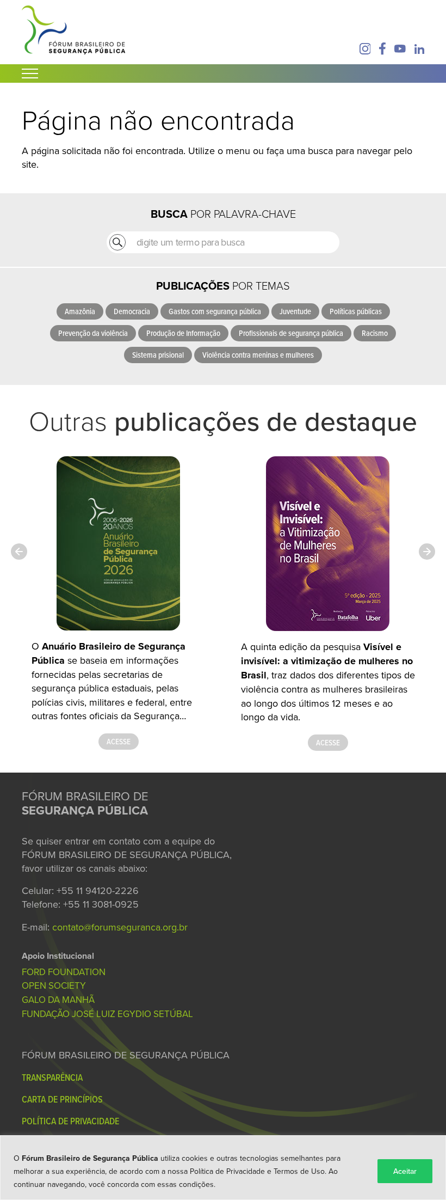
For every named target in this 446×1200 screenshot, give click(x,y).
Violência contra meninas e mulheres (258, 354)
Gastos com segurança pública (215, 311)
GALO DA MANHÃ (58, 999)
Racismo (375, 333)
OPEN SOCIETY (54, 985)
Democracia (132, 311)
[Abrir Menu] (30, 73)
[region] (223, 1167)
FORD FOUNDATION (64, 971)
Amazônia (80, 311)
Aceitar (405, 1171)
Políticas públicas (356, 311)
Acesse (119, 741)
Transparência (52, 1077)
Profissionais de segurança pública (291, 333)
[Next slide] (427, 551)
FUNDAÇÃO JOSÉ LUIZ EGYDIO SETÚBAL (107, 1013)
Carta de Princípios (62, 1099)
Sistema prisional (158, 354)
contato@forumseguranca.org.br (120, 927)
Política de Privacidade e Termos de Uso (257, 1171)
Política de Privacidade (70, 1121)
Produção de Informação (183, 333)
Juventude (295, 311)
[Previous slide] (19, 551)
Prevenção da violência (93, 333)
